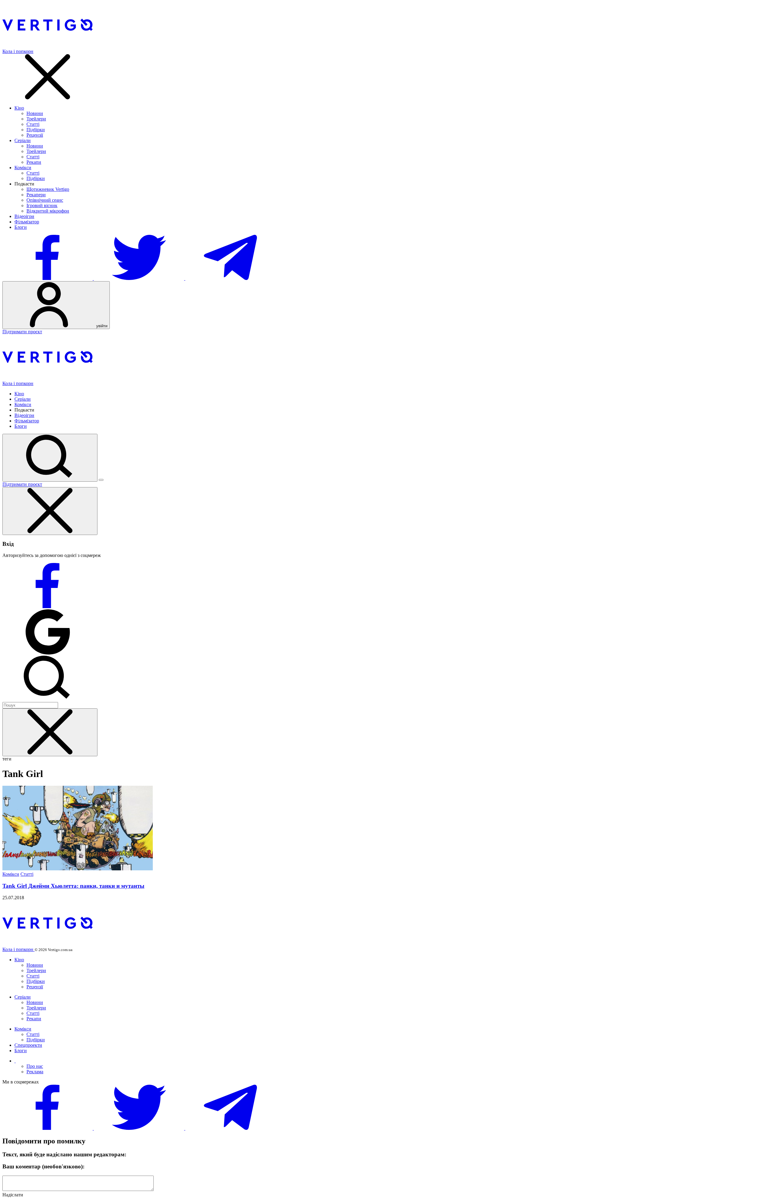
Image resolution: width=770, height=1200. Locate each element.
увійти (101, 326)
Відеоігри (24, 216)
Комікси (22, 167)
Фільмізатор (26, 221)
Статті (32, 124)
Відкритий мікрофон (47, 210)
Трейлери (36, 118)
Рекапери (36, 194)
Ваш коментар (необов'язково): (43, 1166)
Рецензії (34, 135)
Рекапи (33, 162)
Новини (34, 113)
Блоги (20, 227)
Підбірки (35, 129)
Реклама (34, 1071)
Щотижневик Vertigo (47, 189)
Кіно (19, 107)
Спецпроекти (28, 1045)
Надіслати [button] (12, 1194)
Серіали (22, 140)
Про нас (34, 1066)
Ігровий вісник (41, 205)
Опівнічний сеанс (44, 200)
